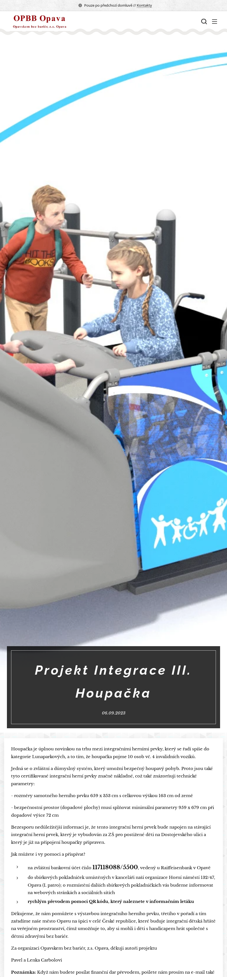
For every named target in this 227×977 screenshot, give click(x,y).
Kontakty (144, 5)
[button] (203, 21)
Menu (214, 21)
